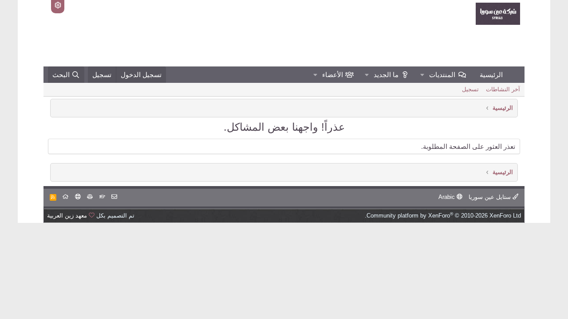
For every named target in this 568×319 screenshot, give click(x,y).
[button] (422, 74)
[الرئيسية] (65, 197)
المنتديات (442, 74)
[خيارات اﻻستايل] (57, 6)
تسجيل (470, 89)
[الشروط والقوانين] (102, 197)
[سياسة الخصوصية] (90, 197)
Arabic (447, 197)
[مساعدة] (78, 197)
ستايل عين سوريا (491, 197)
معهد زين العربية (67, 215)
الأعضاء (332, 74)
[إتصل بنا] (114, 197)
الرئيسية (491, 74)
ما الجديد (386, 74)
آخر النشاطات (503, 89)
